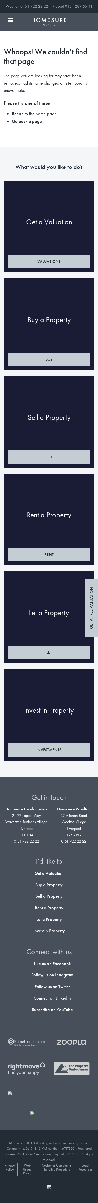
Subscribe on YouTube (52, 1009)
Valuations (49, 261)
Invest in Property (49, 931)
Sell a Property (49, 896)
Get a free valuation (91, 608)
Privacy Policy (10, 1167)
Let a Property (49, 919)
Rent (49, 554)
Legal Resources (85, 1167)
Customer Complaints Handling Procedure (56, 1167)
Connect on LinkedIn (52, 998)
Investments (49, 750)
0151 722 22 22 (26, 841)
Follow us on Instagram (51, 975)
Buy (49, 359)
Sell (49, 457)
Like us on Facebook (52, 963)
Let (49, 652)
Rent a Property (49, 908)
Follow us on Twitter (52, 986)
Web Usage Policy (27, 1169)
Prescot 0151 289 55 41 (72, 6)
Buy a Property (49, 885)
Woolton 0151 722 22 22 (27, 6)
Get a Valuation (49, 873)
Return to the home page (34, 114)
